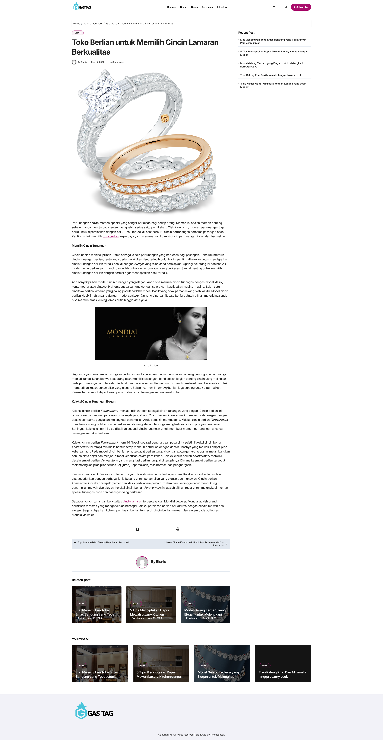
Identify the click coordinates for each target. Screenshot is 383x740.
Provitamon (138, 618)
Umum (183, 7)
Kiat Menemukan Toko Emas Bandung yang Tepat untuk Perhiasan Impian (95, 614)
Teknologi (222, 7)
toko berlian (111, 236)
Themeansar (217, 734)
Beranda (171, 7)
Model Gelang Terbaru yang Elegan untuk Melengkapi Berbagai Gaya (205, 614)
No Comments (116, 62)
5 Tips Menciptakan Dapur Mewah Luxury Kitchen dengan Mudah (149, 614)
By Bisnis (82, 62)
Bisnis (194, 7)
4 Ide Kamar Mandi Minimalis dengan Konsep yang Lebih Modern (273, 85)
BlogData (201, 734)
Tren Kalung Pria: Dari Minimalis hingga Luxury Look (270, 75)
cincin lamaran (132, 501)
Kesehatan (207, 7)
